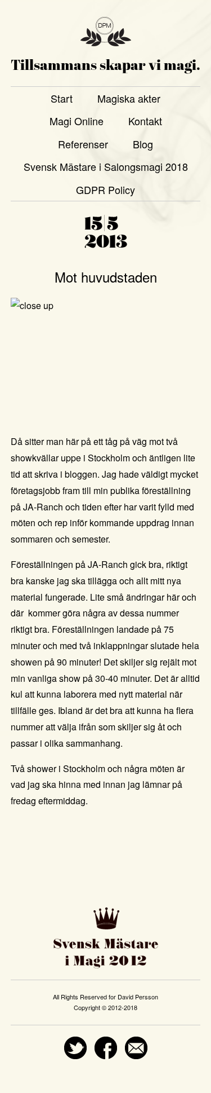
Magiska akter (128, 98)
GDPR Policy (105, 189)
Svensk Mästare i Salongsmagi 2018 (106, 166)
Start (62, 98)
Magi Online (77, 120)
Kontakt (145, 120)
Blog (143, 143)
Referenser (83, 143)
